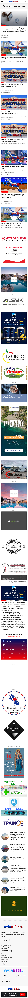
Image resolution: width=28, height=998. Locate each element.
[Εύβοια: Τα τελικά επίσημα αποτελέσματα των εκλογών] (14, 48)
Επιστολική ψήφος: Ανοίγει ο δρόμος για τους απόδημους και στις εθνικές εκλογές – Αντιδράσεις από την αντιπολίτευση (13, 29)
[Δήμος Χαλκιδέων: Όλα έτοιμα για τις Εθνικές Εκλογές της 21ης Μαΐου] (14, 214)
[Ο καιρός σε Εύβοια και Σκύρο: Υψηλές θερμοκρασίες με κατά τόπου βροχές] (5, 890)
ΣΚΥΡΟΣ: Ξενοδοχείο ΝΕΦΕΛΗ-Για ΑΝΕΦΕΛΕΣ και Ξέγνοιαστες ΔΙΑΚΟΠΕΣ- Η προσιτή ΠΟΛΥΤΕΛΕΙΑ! (12, 608)
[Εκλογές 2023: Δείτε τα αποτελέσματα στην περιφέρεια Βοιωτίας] (14, 130)
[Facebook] (14, 641)
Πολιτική (4, 25)
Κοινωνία (4, 600)
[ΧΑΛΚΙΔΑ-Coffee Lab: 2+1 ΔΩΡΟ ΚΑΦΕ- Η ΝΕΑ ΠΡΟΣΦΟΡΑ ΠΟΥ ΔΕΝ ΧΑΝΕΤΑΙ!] (14, 593)
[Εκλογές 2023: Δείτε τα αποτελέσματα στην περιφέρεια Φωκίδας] (14, 75)
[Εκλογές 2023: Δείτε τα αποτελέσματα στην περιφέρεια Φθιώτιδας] (14, 102)
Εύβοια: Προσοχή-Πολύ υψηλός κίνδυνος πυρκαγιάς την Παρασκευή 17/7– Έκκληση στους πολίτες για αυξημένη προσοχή (18, 848)
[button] (22, 994)
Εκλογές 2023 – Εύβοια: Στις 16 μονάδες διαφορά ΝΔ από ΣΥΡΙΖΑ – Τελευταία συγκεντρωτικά (13, 195)
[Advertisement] (14, 676)
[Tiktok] (14, 658)
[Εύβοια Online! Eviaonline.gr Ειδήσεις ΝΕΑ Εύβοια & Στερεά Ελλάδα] (14, 1)
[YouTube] (7, 940)
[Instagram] (14, 649)
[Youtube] (14, 653)
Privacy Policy (6, 995)
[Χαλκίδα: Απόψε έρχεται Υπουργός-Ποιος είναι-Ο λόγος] (5, 859)
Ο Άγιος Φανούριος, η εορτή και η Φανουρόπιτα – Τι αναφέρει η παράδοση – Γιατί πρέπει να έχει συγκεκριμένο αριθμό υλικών (13, 614)
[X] (14, 645)
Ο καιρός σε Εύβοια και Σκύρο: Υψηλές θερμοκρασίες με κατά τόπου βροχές (17, 889)
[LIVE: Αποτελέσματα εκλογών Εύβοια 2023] (14, 157)
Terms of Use (14, 995)
